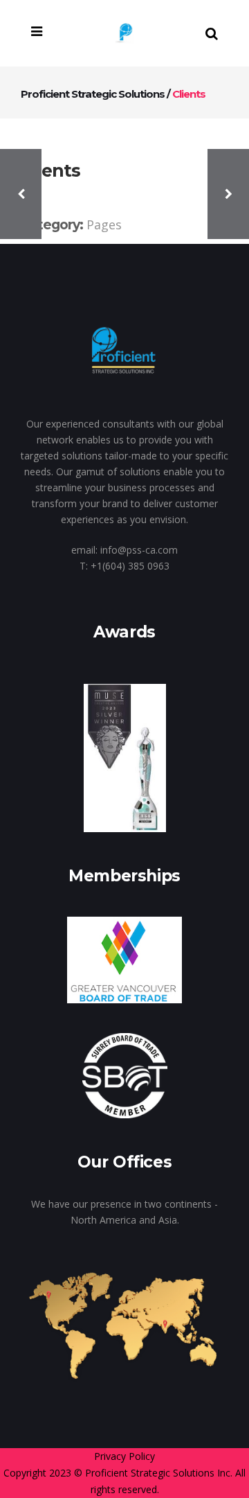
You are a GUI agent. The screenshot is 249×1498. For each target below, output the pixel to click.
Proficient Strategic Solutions (93, 93)
